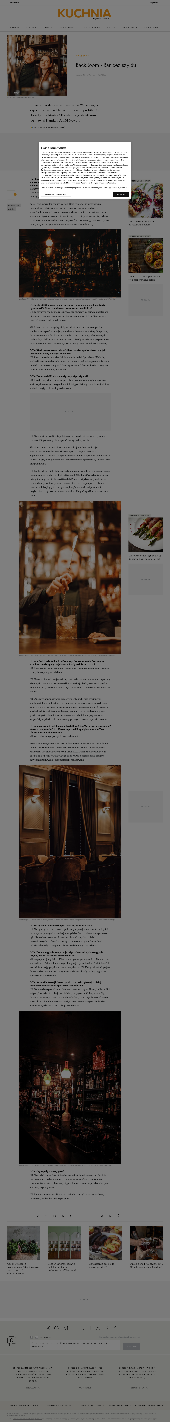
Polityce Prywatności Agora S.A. (103, 183)
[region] (85, 170)
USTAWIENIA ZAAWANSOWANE (56, 194)
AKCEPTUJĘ (121, 194)
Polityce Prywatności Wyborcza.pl (77, 183)
